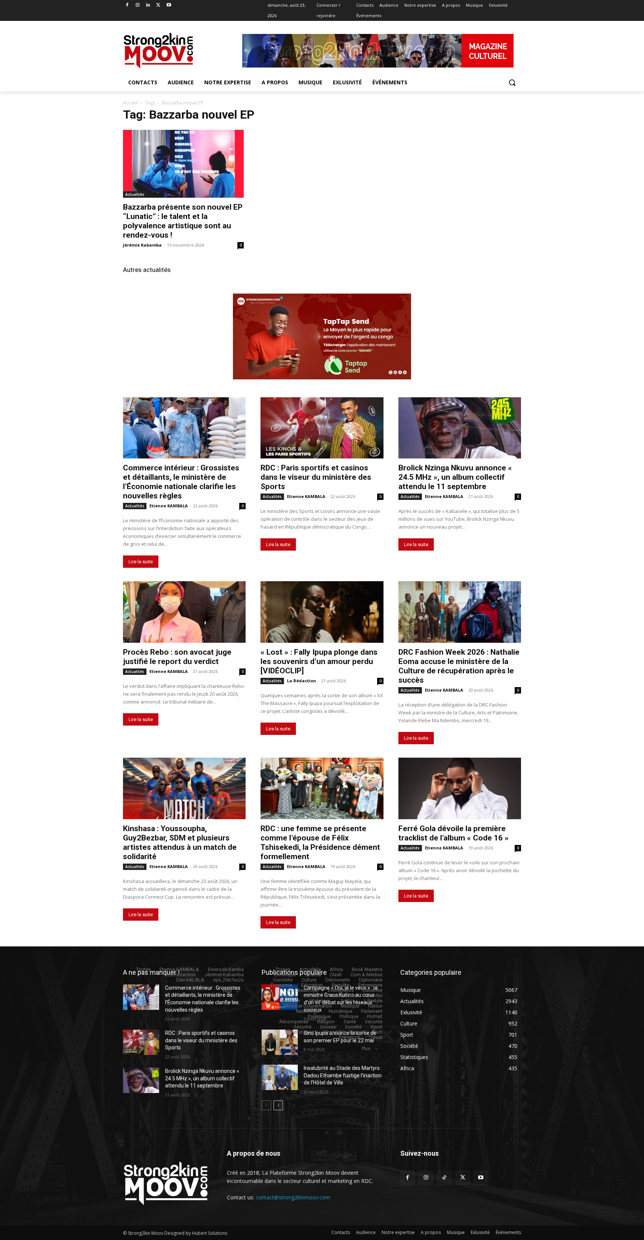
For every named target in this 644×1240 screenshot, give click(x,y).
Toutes (143, 969)
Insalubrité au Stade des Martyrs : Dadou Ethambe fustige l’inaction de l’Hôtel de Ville (343, 1075)
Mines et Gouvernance (308, 1006)
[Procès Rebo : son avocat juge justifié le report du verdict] (184, 612)
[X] (158, 5)
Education (312, 985)
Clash (336, 974)
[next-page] (278, 1105)
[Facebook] (127, 5)
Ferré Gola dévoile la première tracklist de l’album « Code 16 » (453, 833)
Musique (350, 1006)
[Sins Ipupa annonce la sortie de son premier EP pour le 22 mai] (280, 1042)
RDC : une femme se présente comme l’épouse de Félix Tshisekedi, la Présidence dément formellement (320, 842)
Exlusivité (372, 990)
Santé (350, 1021)
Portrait (374, 1016)
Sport (376, 1027)
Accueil (130, 103)
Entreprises (370, 985)
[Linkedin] (148, 5)
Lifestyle (373, 1000)
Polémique (319, 1016)
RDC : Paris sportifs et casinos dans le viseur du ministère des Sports (316, 477)
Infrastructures (342, 995)
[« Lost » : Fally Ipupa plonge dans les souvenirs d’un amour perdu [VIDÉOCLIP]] (322, 612)
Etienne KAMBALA (168, 505)
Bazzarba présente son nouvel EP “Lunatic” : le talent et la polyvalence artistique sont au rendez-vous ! (183, 221)
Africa (336, 969)
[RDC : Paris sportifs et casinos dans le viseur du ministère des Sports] (322, 428)
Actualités (134, 194)
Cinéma (313, 974)
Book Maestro (367, 969)
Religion (326, 1021)
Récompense (294, 1021)
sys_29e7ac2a (228, 980)
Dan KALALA (190, 980)
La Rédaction (301, 680)
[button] (512, 82)
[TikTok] (444, 1178)
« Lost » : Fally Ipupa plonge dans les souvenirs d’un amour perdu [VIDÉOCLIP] (319, 661)
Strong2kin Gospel (343, 1032)
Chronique (285, 974)
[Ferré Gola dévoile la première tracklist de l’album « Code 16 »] (459, 788)
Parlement (371, 1011)
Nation (375, 1006)
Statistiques (301, 1032)
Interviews (320, 1000)
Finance (286, 995)
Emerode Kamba (226, 969)
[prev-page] (266, 1105)
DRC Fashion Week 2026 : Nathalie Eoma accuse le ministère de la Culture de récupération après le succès (459, 666)
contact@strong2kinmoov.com (293, 1197)
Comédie (283, 980)
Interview (290, 1000)
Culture (309, 980)
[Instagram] (137, 5)
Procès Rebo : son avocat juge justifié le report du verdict (177, 657)
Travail (375, 1037)
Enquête (340, 985)
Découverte (337, 980)
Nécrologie (308, 1011)
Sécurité (373, 1021)
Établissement (303, 990)
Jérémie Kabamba (142, 245)
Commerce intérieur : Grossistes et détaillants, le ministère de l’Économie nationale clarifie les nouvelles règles (181, 481)
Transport (349, 1037)
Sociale (328, 1027)
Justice (347, 1000)
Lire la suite (141, 561)
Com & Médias (366, 974)
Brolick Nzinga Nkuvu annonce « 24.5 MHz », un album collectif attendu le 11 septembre (455, 477)
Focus (311, 995)
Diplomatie (370, 980)
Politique (349, 1016)
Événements (341, 990)
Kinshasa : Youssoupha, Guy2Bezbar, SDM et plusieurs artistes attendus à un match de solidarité (180, 842)
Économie (281, 985)
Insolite (374, 995)
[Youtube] (168, 5)
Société (353, 1027)
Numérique (340, 1011)
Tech (377, 1032)
